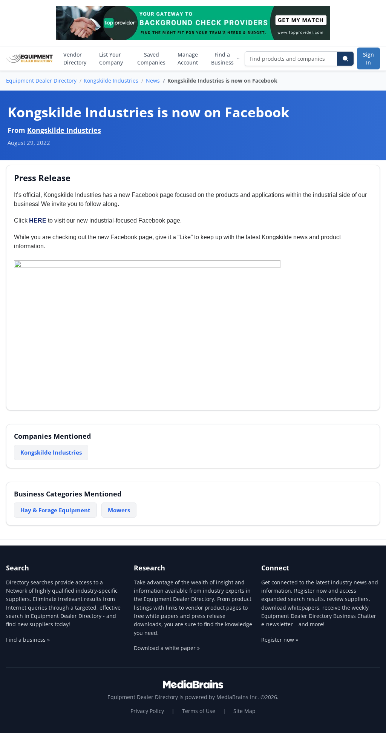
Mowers (119, 510)
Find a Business (222, 58)
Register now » (279, 639)
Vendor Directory (74, 58)
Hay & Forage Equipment (55, 510)
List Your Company (111, 58)
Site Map (244, 711)
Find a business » (28, 639)
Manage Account (188, 58)
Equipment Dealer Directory (41, 80)
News (153, 80)
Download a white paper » (167, 648)
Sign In (368, 58)
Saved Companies (151, 58)
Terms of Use (198, 711)
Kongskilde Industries (111, 80)
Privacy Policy (147, 711)
